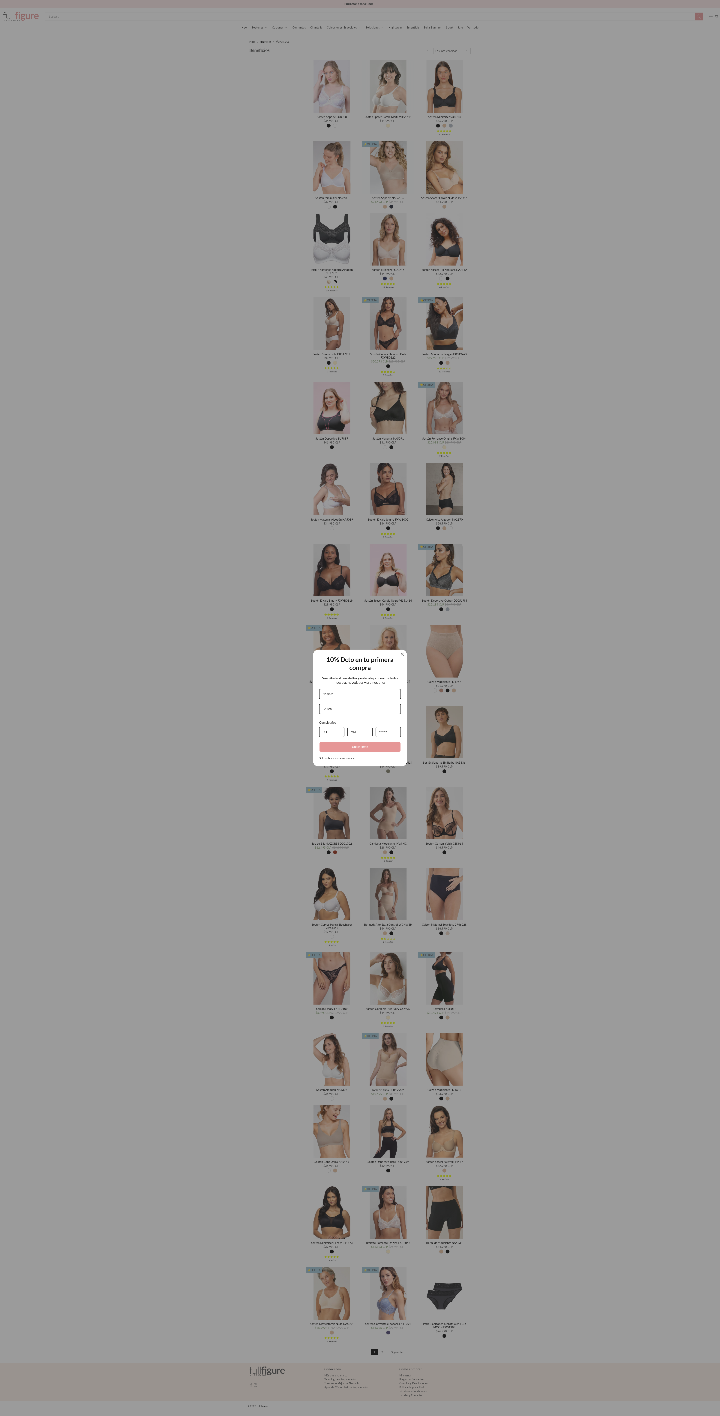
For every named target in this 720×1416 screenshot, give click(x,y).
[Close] (402, 654)
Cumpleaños (327, 722)
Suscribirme (360, 746)
